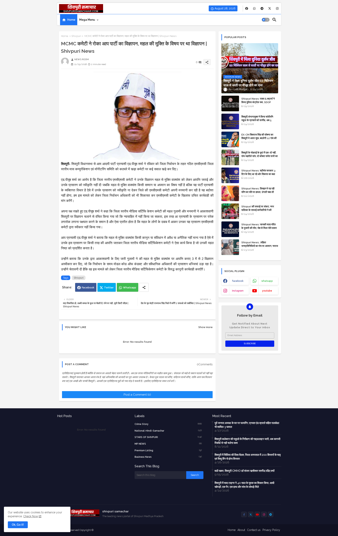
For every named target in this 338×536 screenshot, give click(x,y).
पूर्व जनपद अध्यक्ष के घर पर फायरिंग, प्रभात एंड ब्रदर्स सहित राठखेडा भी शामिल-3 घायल (247, 424)
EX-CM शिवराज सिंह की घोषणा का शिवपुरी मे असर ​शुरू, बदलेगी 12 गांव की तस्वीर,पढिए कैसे (259, 138)
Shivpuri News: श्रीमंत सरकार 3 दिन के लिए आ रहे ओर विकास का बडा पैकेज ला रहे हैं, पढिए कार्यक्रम (258, 174)
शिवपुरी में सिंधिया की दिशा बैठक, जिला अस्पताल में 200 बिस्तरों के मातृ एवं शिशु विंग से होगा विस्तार (248, 456)
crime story (168, 424)
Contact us (254, 530)
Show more (205, 327)
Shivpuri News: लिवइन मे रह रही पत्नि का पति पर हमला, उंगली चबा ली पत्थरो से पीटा (257, 192)
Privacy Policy (271, 530)
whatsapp (267, 281)
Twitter (109, 287)
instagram (238, 290)
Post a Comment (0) (137, 394)
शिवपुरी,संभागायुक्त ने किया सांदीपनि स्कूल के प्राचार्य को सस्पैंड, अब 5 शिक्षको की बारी (257, 120)
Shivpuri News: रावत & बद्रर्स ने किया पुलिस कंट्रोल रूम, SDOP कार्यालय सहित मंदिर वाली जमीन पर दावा (259, 102)
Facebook (88, 287)
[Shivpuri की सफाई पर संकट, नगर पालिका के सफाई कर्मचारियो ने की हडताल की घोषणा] (230, 211)
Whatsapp (129, 287)
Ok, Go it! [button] (18, 524)
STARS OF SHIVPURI (168, 437)
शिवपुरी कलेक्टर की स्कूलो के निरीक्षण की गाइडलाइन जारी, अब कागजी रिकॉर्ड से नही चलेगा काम (247, 440)
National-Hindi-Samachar (168, 430)
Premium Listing (168, 450)
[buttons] (246, 8)
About (241, 530)
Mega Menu (87, 19)
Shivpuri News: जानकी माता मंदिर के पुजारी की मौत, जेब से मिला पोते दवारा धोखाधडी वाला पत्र (259, 228)
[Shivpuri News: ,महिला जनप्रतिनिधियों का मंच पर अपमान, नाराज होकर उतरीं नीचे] (230, 247)
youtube (267, 290)
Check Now (30, 516)
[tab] (68, 19)
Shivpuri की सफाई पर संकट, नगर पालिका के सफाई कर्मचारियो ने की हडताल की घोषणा (257, 210)
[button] (266, 20)
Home (71, 19)
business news (168, 456)
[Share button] (144, 287)
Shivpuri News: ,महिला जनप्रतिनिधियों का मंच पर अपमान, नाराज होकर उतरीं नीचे (259, 246)
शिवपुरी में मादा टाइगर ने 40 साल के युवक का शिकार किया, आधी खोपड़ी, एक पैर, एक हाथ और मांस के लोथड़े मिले (244, 484)
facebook (238, 281)
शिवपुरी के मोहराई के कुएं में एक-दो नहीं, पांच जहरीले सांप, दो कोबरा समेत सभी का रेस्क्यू (259, 156)
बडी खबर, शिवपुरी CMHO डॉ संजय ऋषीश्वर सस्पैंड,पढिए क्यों (244, 470)
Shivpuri (76, 36)
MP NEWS (168, 443)
